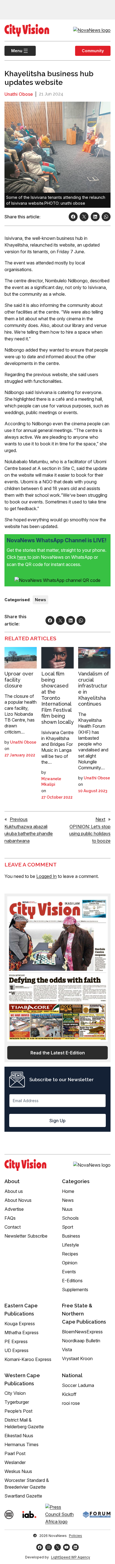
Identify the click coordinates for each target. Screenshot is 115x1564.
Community (93, 50)
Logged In (46, 876)
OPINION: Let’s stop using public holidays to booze (90, 834)
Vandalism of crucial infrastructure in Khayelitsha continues (93, 689)
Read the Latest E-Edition (57, 1053)
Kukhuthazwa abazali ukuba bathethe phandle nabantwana (28, 834)
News (40, 599)
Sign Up (57, 1120)
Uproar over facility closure (18, 680)
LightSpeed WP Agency (70, 1557)
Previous (19, 819)
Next (100, 819)
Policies (75, 1536)
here (22, 557)
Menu (13, 50)
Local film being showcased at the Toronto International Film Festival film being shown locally (57, 698)
